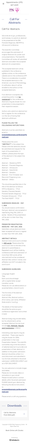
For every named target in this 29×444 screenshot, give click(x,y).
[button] (4, 3)
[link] (14, 10)
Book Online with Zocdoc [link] (14, 430)
